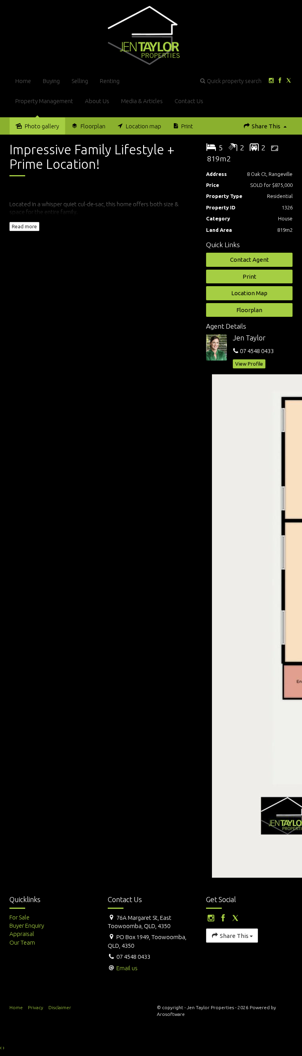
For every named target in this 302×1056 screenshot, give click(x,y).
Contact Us (189, 101)
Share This (266, 126)
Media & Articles (142, 101)
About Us (97, 101)
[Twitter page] (289, 81)
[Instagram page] (271, 81)
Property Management (44, 101)
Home (23, 81)
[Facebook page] (280, 81)
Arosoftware (171, 1014)
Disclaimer (59, 1007)
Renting (110, 81)
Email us (127, 968)
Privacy (35, 1007)
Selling (80, 81)
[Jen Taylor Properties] (144, 34)
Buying (51, 81)
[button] (230, 81)
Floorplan (249, 310)
